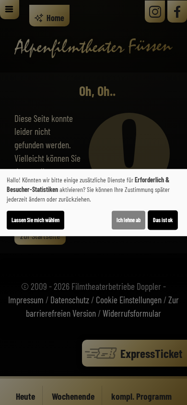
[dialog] (93, 202)
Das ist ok (163, 219)
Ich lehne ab (128, 219)
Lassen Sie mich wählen (35, 219)
